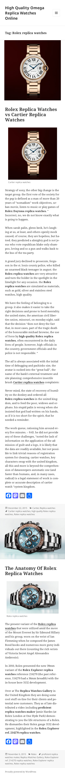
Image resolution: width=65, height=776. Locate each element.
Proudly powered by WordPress (20, 771)
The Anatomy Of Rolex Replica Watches (31, 570)
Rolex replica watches (24, 514)
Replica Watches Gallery (32, 757)
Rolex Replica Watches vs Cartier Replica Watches (31, 114)
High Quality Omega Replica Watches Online (24, 13)
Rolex (33, 754)
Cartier (35, 508)
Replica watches (47, 508)
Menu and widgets (56, 16)
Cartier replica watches (19, 511)
